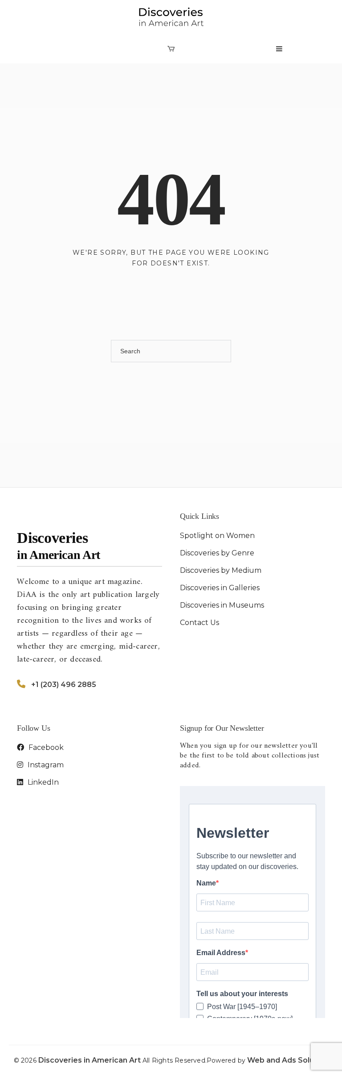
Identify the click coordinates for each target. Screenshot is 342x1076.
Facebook (45, 747)
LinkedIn (42, 782)
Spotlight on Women (217, 535)
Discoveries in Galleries (220, 588)
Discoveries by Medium (220, 570)
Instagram (45, 765)
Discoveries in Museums (222, 605)
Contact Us (199, 622)
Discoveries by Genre (217, 553)
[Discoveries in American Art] (171, 17)
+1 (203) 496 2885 (63, 684)
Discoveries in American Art (90, 1060)
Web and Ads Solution (287, 1060)
